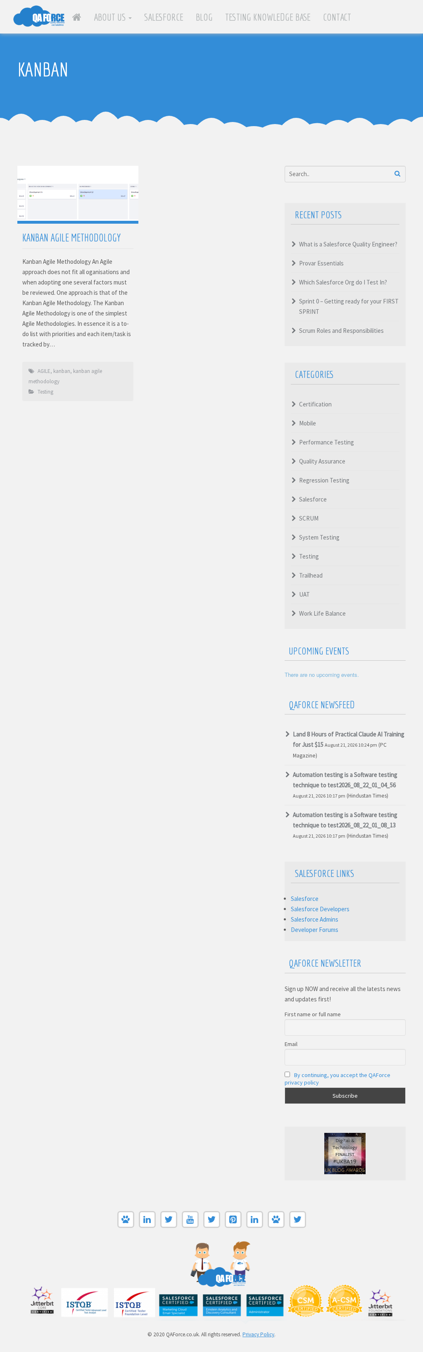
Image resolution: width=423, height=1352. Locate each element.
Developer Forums (314, 930)
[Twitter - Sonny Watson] (298, 1225)
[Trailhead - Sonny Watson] (276, 1225)
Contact (337, 17)
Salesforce (163, 17)
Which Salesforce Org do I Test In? (343, 282)
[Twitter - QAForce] (212, 1225)
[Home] (76, 17)
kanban (61, 371)
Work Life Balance (322, 613)
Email (291, 1044)
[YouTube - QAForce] (190, 1225)
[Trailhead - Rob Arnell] (126, 1225)
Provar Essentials (321, 263)
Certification (315, 404)
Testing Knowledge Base (268, 17)
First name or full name (313, 1014)
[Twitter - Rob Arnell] (169, 1225)
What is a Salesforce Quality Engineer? (348, 244)
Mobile (307, 423)
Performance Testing (326, 442)
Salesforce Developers (320, 909)
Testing (45, 391)
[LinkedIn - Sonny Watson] (255, 1225)
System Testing (319, 537)
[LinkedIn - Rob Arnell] (147, 1225)
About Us (111, 17)
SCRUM (308, 518)
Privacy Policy (258, 1334)
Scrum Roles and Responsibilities (341, 330)
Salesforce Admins (314, 919)
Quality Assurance (322, 461)
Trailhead (311, 575)
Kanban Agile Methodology (71, 238)
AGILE (44, 371)
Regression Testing (324, 480)
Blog (204, 17)
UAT (304, 594)
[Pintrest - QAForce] (233, 1225)
